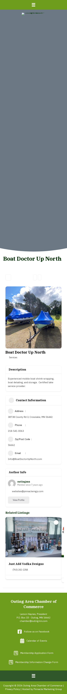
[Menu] (33, 5)
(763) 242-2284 (20, 569)
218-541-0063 (16, 430)
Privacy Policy (12, 689)
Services (13, 357)
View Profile (18, 500)
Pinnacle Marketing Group (48, 689)
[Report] (39, 277)
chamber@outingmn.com (33, 621)
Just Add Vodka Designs (26, 564)
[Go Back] (8, 277)
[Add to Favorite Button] (56, 522)
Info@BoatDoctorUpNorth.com (25, 459)
